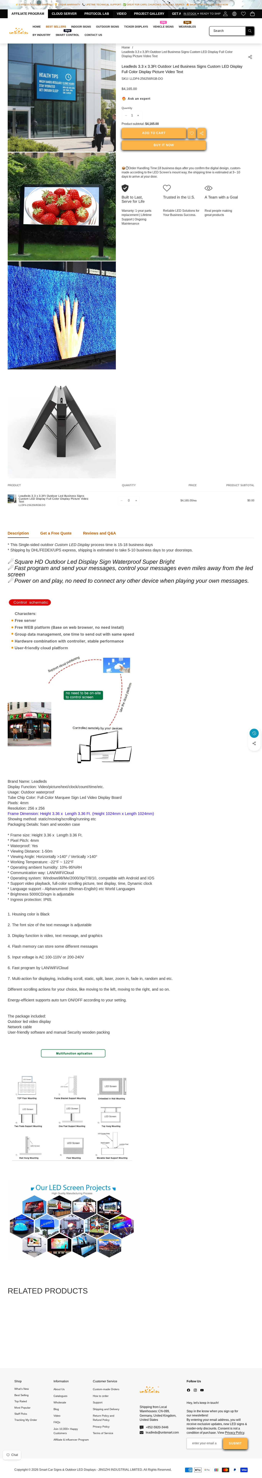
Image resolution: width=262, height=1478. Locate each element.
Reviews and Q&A (99, 533)
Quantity (127, 108)
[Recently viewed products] (254, 733)
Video (121, 13)
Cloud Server (64, 13)
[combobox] (232, 31)
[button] (252, 13)
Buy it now (164, 145)
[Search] (250, 31)
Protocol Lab (96, 13)
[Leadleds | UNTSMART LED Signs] (19, 31)
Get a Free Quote (56, 533)
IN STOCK (190, 13)
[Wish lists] (243, 13)
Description (18, 533)
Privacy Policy (234, 1432)
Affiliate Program (28, 13)
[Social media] (254, 743)
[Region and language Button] (234, 13)
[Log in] (225, 13)
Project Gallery (149, 13)
